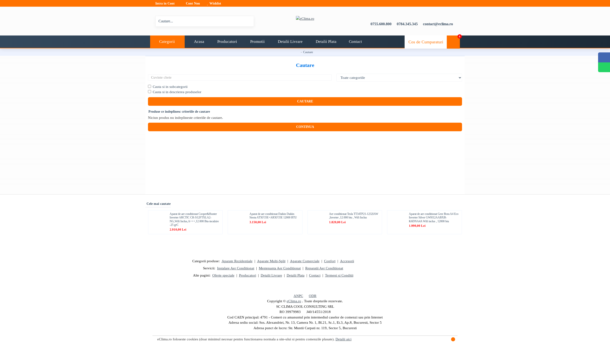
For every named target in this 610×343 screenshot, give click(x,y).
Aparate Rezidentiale (237, 261)
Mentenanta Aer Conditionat (280, 268)
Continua (305, 127)
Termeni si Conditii (339, 275)
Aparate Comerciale (305, 261)
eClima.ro (294, 301)
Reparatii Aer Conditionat (324, 268)
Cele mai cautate (159, 204)
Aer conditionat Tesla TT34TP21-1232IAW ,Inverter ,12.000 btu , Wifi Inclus (353, 215)
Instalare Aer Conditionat (235, 268)
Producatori (247, 275)
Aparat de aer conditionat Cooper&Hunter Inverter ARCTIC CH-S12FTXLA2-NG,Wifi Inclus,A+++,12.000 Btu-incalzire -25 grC (194, 219)
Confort (330, 261)
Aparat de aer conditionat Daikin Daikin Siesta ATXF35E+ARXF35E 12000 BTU (273, 215)
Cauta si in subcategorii (170, 87)
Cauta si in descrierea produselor (177, 92)
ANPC (298, 296)
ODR (312, 296)
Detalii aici (343, 339)
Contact (314, 275)
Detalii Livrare (271, 275)
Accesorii (347, 261)
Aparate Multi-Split (271, 261)
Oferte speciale (223, 275)
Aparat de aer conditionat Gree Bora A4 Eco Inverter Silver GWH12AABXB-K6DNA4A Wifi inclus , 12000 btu (433, 217)
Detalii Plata (296, 275)
